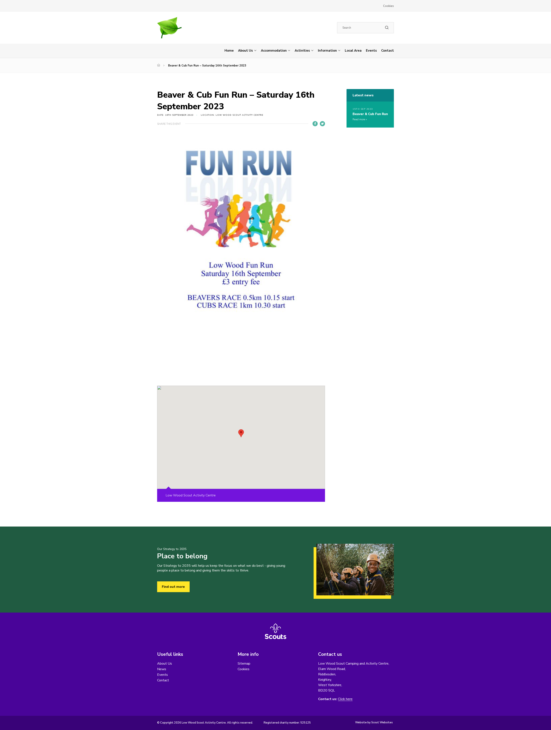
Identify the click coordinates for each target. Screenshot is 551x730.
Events (371, 50)
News (161, 669)
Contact (387, 50)
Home (229, 50)
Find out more (173, 586)
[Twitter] (322, 123)
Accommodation (274, 50)
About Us (245, 50)
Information (327, 50)
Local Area (353, 50)
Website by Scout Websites (374, 722)
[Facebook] (315, 123)
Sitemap (244, 663)
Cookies (388, 6)
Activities (302, 50)
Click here (345, 699)
